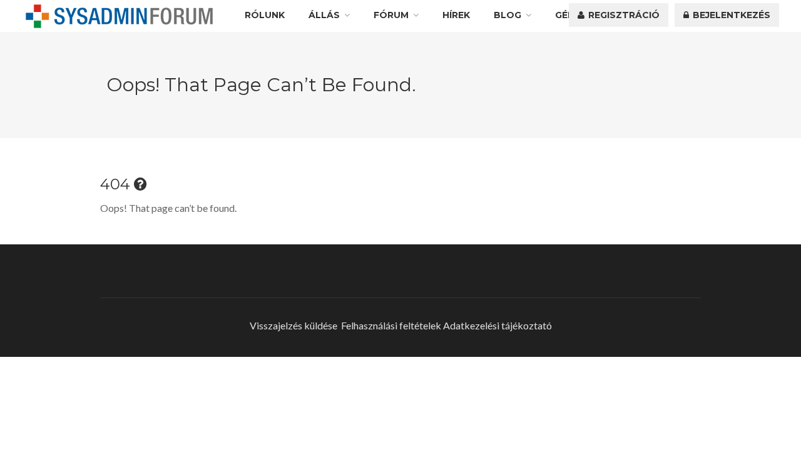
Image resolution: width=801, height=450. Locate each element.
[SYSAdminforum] (119, 16)
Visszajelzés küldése (293, 325)
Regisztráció (623, 15)
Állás (324, 15)
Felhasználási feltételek (391, 325)
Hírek (456, 15)
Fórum (391, 15)
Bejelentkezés (730, 15)
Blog (507, 15)
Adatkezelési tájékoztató (497, 325)
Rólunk (265, 15)
